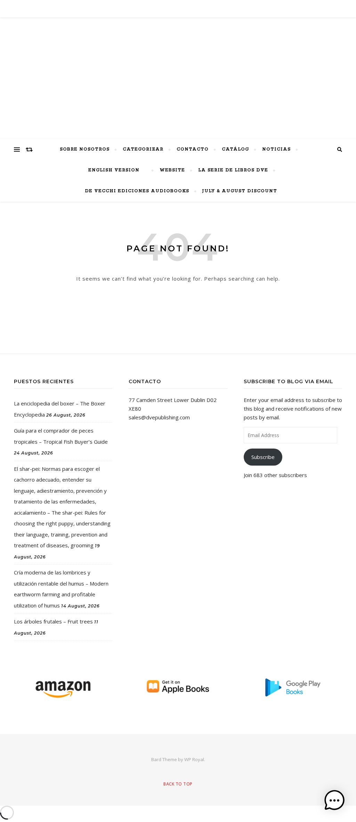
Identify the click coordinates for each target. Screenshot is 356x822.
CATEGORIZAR (143, 149)
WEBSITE (172, 170)
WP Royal (194, 759)
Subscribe (263, 456)
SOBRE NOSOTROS (85, 149)
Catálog (235, 149)
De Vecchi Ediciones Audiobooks (137, 191)
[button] (334, 800)
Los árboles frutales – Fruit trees (53, 621)
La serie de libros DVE (233, 170)
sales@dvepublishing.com (159, 417)
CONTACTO (193, 149)
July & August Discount (239, 191)
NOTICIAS (276, 149)
